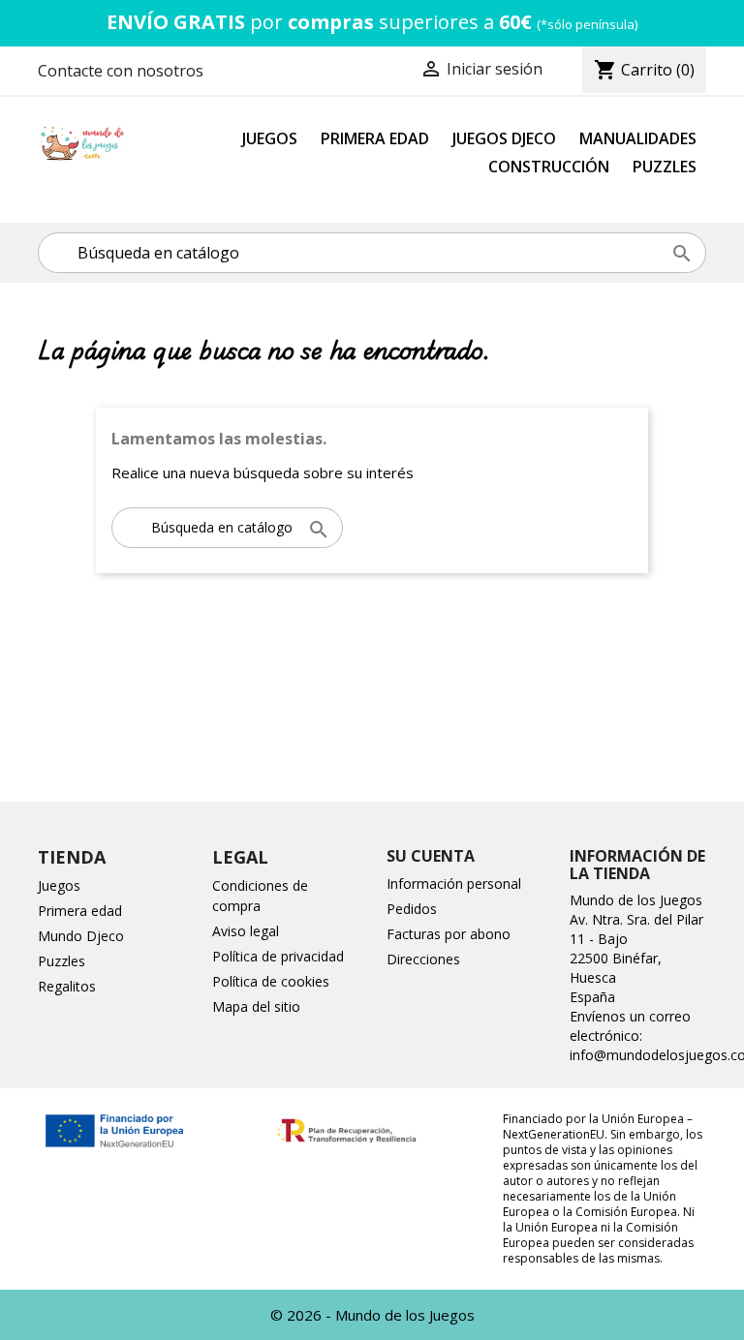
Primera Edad (375, 138)
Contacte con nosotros (120, 70)
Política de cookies (270, 981)
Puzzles (665, 166)
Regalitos (67, 986)
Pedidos (412, 908)
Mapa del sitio (256, 1006)
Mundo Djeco (81, 936)
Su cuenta (431, 856)
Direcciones (423, 959)
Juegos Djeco (504, 138)
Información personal (454, 883)
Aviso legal (245, 931)
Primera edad (80, 910)
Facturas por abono (449, 934)
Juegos (269, 138)
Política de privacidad (278, 956)
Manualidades (638, 138)
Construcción (548, 166)
